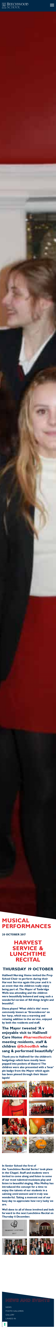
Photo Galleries (15, 1311)
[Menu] (52, 5)
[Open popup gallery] (14, 1089)
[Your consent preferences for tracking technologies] (4, 1324)
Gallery (10, 1315)
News (8, 1307)
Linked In (11, 1319)
